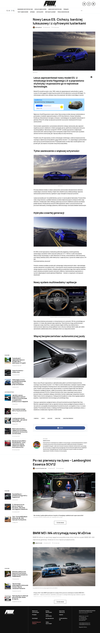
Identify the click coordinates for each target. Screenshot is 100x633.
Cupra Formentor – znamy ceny (18, 371)
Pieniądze (34, 614)
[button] (7, 10)
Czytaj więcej (60, 522)
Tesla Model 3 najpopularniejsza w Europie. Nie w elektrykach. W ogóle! (19, 360)
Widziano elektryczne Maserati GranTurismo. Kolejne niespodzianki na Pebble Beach (19, 574)
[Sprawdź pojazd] (61, 107)
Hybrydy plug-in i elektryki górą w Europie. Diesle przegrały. (20, 597)
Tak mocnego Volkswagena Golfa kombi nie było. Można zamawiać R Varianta (20, 586)
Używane (61, 614)
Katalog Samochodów (49, 611)
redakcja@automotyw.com (84, 624)
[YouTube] (84, 4)
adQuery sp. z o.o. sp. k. (84, 616)
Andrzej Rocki (46, 440)
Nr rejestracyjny (47, 105)
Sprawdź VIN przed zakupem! (36, 623)
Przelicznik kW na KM (63, 619)
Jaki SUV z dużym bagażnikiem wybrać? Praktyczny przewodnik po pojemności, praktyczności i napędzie (20, 398)
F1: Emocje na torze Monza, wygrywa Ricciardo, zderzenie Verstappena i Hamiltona (19, 507)
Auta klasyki (35, 618)
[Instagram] (89, 4)
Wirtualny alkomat (50, 618)
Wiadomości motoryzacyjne (35, 611)
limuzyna (57, 418)
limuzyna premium (68, 418)
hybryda (36, 418)
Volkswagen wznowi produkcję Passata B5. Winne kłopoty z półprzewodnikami (19, 382)
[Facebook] (93, 4)
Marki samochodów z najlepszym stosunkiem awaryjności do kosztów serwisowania (19, 431)
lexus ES (49, 418)
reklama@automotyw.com (84, 623)
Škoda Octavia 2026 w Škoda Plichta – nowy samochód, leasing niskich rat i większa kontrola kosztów (19, 444)
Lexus (44, 93)
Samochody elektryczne (62, 611)
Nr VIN (39, 105)
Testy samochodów (49, 615)
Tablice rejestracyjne (49, 623)
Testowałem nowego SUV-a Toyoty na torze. (19, 410)
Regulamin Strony (83, 627)
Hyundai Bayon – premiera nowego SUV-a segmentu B (19, 495)
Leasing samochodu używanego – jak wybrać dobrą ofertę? (19, 419)
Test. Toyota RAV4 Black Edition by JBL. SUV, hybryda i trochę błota (19, 518)
